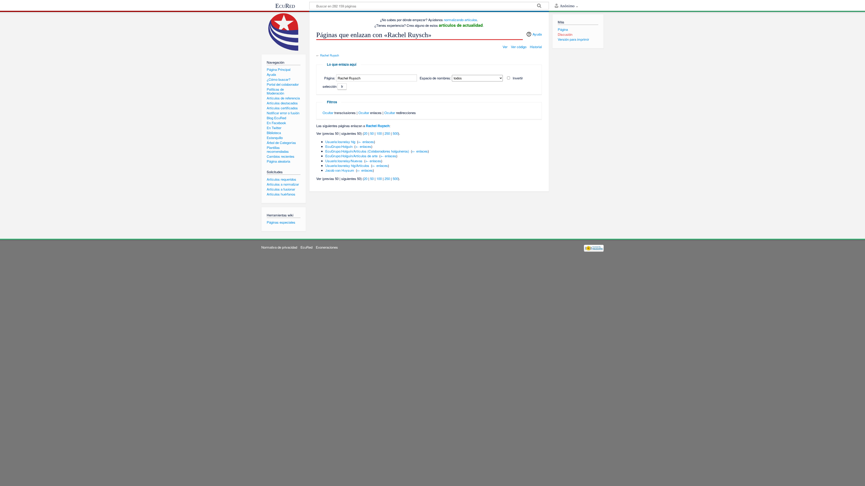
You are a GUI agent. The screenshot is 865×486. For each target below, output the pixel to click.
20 (365, 133)
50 (372, 133)
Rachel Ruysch (329, 55)
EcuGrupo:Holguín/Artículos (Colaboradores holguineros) (367, 151)
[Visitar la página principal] (283, 32)
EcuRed (285, 5)
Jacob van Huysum (339, 170)
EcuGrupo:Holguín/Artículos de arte (351, 155)
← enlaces (366, 141)
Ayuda (537, 34)
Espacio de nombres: (435, 78)
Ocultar (328, 112)
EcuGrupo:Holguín (339, 146)
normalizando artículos (460, 19)
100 (379, 133)
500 (395, 133)
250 (387, 133)
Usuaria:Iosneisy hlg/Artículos (347, 165)
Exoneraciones (327, 247)
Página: (329, 78)
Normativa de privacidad (279, 247)
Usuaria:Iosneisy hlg (340, 141)
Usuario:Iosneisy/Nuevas (343, 160)
